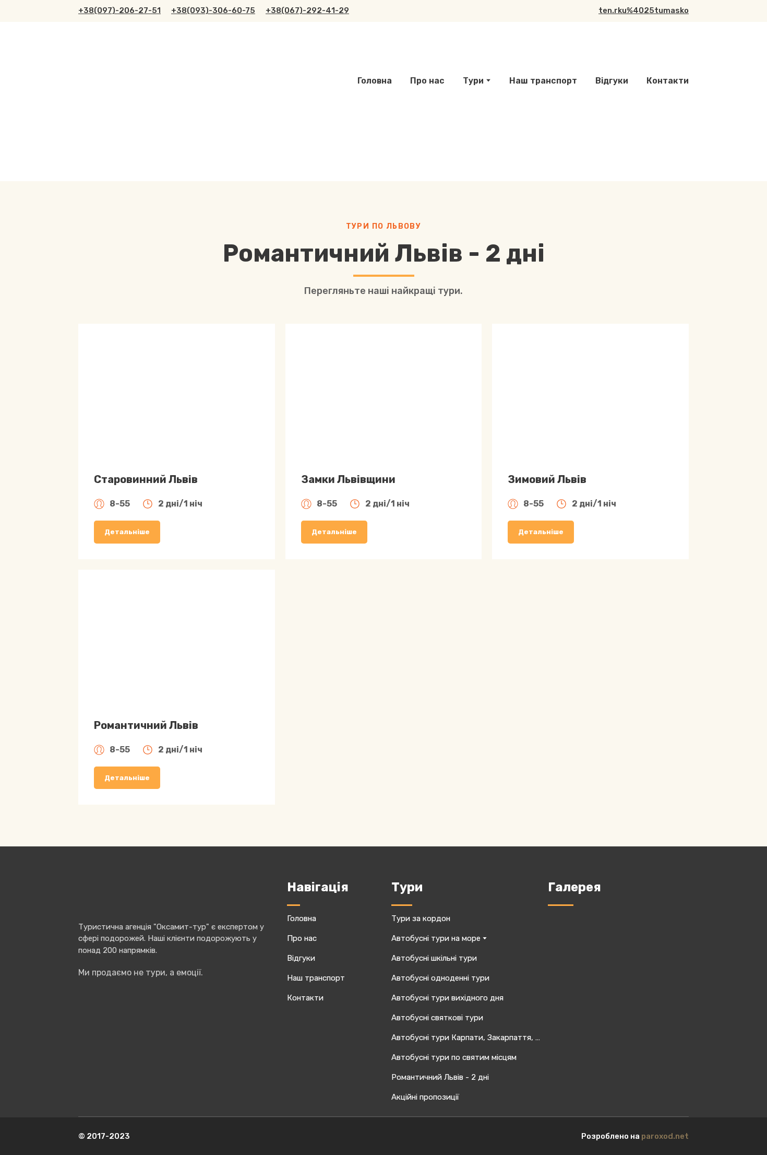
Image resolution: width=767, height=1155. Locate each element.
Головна (374, 81)
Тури (473, 81)
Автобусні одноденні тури (440, 978)
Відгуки (611, 81)
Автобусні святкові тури (437, 1017)
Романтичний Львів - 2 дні (440, 1077)
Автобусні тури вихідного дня (447, 998)
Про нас (427, 81)
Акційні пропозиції (425, 1097)
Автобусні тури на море (436, 938)
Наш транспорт (543, 81)
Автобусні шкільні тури (434, 958)
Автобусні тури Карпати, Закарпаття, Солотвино (467, 1037)
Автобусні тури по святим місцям (454, 1057)
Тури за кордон (420, 918)
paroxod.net (665, 1136)
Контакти (667, 81)
